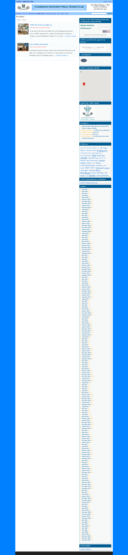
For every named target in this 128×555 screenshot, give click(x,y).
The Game (19, 13)
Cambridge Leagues (50, 13)
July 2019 (84, 339)
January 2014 (86, 452)
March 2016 (85, 416)
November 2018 (86, 355)
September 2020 (86, 315)
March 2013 (85, 466)
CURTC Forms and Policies (102, 130)
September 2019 (86, 335)
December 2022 (86, 269)
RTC (106, 173)
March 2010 (85, 510)
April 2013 (85, 464)
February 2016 (86, 418)
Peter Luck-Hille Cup (41, 27)
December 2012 (86, 472)
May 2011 (84, 492)
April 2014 (85, 446)
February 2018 (86, 371)
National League (103, 168)
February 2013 (86, 468)
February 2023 (86, 265)
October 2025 (86, 205)
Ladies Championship (87, 165)
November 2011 (86, 486)
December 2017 (86, 375)
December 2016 (86, 398)
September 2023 (86, 253)
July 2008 (84, 528)
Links (66, 13)
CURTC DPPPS (85, 549)
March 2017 (85, 392)
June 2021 (85, 303)
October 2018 (86, 357)
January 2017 (86, 396)
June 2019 (85, 341)
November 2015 (86, 424)
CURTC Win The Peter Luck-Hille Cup (41, 25)
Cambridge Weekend (91, 150)
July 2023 (84, 255)
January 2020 (86, 327)
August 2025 (85, 209)
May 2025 (84, 215)
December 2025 (86, 201)
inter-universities (92, 160)
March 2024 (85, 241)
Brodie (82, 150)
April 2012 (85, 478)
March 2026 (85, 197)
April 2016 (85, 414)
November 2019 (86, 331)
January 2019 (86, 351)
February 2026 (86, 199)
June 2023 (85, 257)
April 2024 (85, 239)
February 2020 (86, 325)
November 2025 (86, 203)
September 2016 (86, 404)
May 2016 (84, 412)
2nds (81, 148)
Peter (34, 27)
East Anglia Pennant (86, 155)
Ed (94, 155)
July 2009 (84, 520)
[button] (84, 84)
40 (89, 148)
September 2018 (86, 359)
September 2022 (86, 275)
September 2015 (86, 428)
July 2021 (84, 301)
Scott (82, 175)
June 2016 (85, 410)
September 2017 (86, 381)
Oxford (92, 170)
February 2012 (86, 482)
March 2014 (85, 448)
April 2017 (85, 390)
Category (102, 150)
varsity (92, 175)
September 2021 (86, 297)
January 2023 (86, 267)
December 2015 (86, 422)
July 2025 (84, 211)
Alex (105, 148)
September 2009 (86, 518)
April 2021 (85, 307)
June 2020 (85, 319)
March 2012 (85, 480)
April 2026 (85, 195)
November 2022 (86, 271)
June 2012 (85, 474)
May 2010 (84, 506)
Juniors (94, 163)
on (87, 126)
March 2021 (85, 309)
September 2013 (86, 458)
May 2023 (84, 259)
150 (101, 148)
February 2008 (86, 536)
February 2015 (86, 436)
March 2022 (85, 285)
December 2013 (86, 454)
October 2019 (86, 333)
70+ (98, 148)
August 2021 (85, 299)
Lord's (82, 168)
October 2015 (86, 426)
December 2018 (86, 353)
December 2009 (86, 512)
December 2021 (86, 291)
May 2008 (84, 530)
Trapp (86, 175)
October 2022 (86, 273)
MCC (87, 168)
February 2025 (86, 221)
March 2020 (85, 323)
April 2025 (85, 217)
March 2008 (85, 534)
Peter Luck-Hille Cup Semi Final (39, 44)
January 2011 (86, 496)
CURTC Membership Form (89, 183)
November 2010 (86, 500)
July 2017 (84, 385)
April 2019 (85, 345)
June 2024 (85, 235)
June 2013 (85, 460)
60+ (95, 148)
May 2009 (84, 524)
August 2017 (85, 383)
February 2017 (86, 394)
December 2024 (86, 225)
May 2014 (84, 444)
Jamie (102, 160)
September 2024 (86, 231)
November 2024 (86, 227)
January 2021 (86, 311)
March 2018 (85, 369)
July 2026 (84, 189)
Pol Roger (85, 173)
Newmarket (84, 170)
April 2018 (85, 367)
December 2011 (86, 484)
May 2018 (84, 365)
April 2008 (85, 532)
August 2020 (85, 317)
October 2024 (86, 229)
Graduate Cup (93, 158)
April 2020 (85, 321)
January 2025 (86, 223)
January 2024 (86, 245)
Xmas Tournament (102, 175)
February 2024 (86, 243)
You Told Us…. (85, 123)
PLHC (48, 27)
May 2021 (84, 305)
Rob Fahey (100, 173)
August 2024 (85, 233)
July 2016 (84, 408)
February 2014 (86, 450)
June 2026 (85, 191)
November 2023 (86, 249)
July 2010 (84, 504)
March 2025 (85, 219)
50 (92, 148)
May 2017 (84, 388)
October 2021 (86, 295)
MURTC (92, 168)
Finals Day (100, 155)
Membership (32, 13)
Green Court (102, 158)
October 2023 (86, 251)
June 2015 (85, 432)
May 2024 (84, 237)
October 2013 (86, 456)
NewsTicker (20, 16)
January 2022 (86, 289)
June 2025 (85, 213)
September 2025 (86, 207)
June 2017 (85, 386)
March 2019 (85, 347)
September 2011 (86, 488)
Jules (89, 163)
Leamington (99, 165)
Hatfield (83, 160)
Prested (94, 173)
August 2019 (85, 337)
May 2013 (84, 462)
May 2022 (84, 281)
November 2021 (86, 293)
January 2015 (86, 438)
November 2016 (86, 400)
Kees (98, 163)
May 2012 (84, 476)
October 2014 (86, 442)
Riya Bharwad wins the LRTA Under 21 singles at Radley (95, 127)
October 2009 (86, 516)
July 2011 (84, 490)
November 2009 (86, 514)
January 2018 (86, 373)
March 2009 (85, 526)
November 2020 (86, 313)
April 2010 (85, 508)
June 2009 (85, 522)
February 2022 (86, 287)
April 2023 (85, 261)
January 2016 (86, 420)
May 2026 (84, 193)
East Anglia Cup (96, 153)
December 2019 (86, 329)
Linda (104, 165)
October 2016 (86, 402)
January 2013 (86, 470)
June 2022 (85, 279)
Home (19, 20)
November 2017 (86, 377)
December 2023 (86, 247)
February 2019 (86, 349)
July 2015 (84, 430)
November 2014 (86, 440)
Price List (96, 132)
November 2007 (86, 540)
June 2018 (85, 363)
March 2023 (85, 263)
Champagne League (85, 153)
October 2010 (86, 502)
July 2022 (84, 277)
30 (87, 148)
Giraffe (84, 158)
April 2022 (85, 283)
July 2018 (84, 361)
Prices (62, 13)
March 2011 (85, 494)
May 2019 (84, 343)
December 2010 (86, 498)
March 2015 (85, 434)
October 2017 (86, 379)
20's (85, 148)
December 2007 (86, 538)
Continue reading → (62, 55)
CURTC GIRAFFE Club (24, 1)
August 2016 (85, 406)
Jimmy (83, 163)
